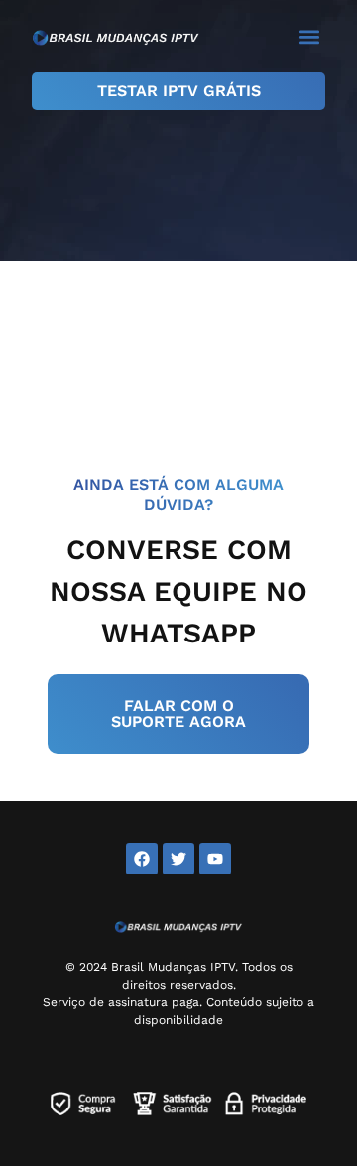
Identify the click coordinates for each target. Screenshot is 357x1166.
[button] (309, 36)
